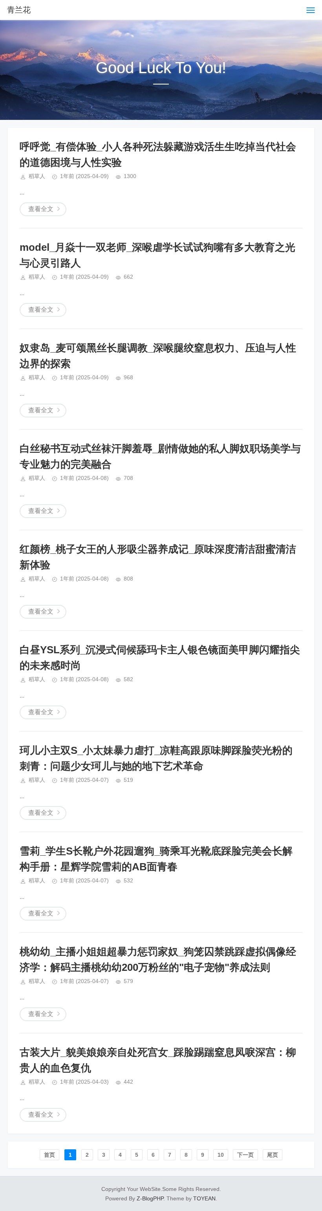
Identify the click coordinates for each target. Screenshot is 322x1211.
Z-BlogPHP (150, 1198)
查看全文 (40, 209)
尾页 (272, 1155)
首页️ (49, 1155)
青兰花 (19, 10)
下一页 (245, 1155)
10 (221, 1155)
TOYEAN (204, 1198)
